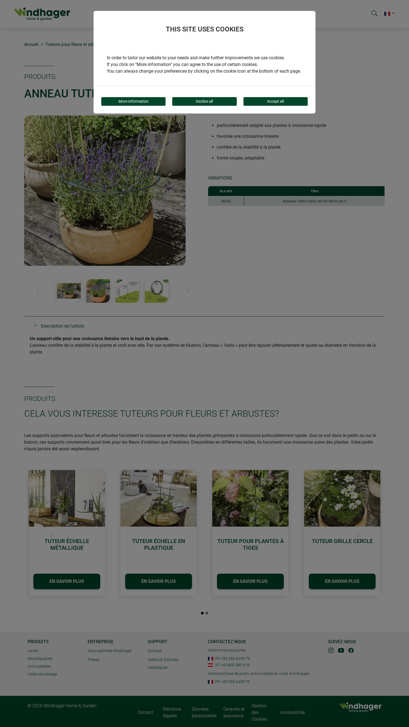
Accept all (275, 101)
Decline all (204, 101)
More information (134, 101)
